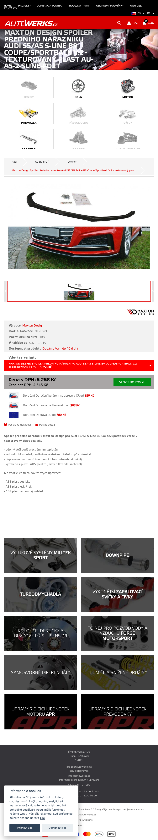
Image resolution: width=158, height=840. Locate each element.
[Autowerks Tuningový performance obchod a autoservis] (31, 22)
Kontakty (10, 8)
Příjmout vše (24, 827)
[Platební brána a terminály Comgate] (53, 836)
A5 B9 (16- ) (42, 161)
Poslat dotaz (47, 425)
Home (8, 6)
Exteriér (71, 161)
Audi (14, 161)
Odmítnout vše (57, 827)
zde (42, 817)
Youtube (135, 6)
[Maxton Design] (140, 314)
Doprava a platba (49, 6)
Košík (149, 23)
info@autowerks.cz (79, 775)
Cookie (79, 825)
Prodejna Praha (78, 6)
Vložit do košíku (132, 382)
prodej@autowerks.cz (79, 766)
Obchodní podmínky (110, 6)
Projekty (24, 6)
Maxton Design (33, 325)
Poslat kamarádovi (19, 425)
